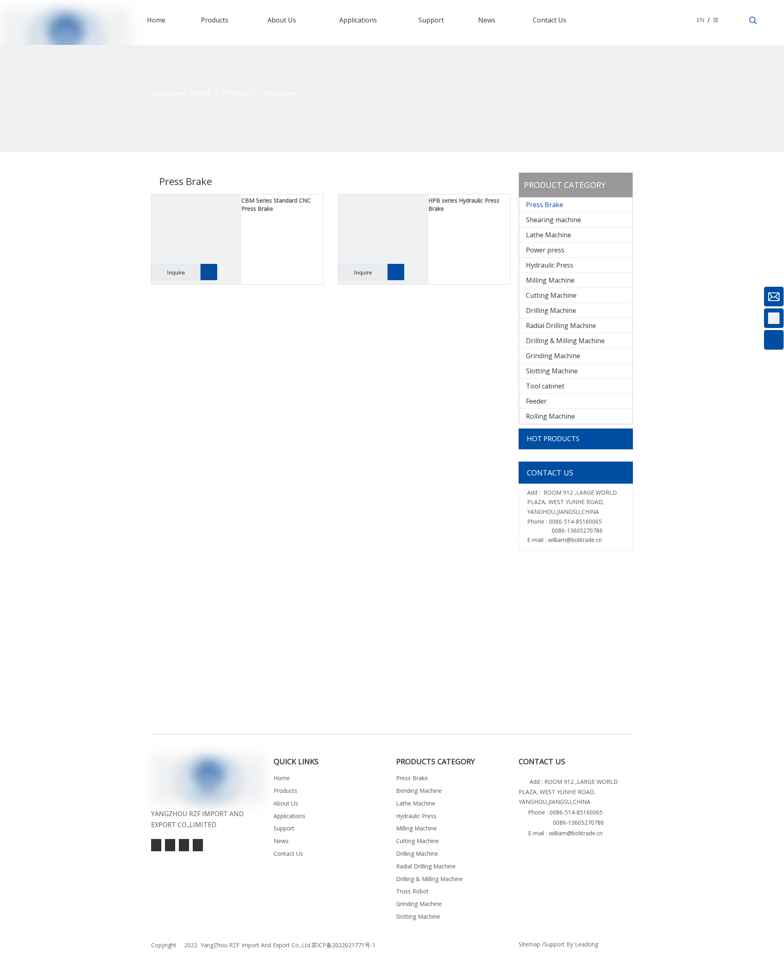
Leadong (586, 944)
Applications (289, 816)
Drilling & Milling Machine (565, 340)
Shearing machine (553, 219)
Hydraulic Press (549, 265)
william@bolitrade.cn (575, 540)
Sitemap (529, 944)
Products (285, 790)
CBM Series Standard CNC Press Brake (276, 204)
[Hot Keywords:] (753, 20)
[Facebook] (198, 845)
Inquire (176, 272)
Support (284, 828)
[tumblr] (156, 845)
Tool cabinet (545, 386)
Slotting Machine (552, 370)
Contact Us (288, 853)
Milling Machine (550, 280)
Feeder (536, 401)
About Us (286, 803)
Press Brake (544, 204)
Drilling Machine (551, 310)
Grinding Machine (553, 355)
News (281, 841)
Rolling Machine (550, 416)
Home (282, 778)
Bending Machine (419, 790)
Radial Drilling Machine (561, 325)
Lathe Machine (548, 234)
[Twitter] (170, 845)
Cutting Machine (551, 295)
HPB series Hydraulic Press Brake (463, 204)
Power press (545, 249)
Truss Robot (412, 891)
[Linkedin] (184, 845)
